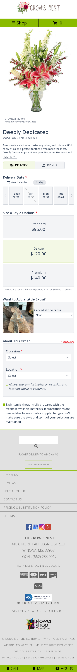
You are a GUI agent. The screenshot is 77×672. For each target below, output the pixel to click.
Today (39, 182)
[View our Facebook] (29, 528)
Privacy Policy (12, 657)
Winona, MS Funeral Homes (21, 638)
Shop (22, 23)
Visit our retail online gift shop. (38, 611)
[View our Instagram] (42, 528)
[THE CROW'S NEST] (38, 13)
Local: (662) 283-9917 (38, 556)
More (8, 156)
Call (14, 668)
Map (39, 668)
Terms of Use (65, 657)
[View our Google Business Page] (35, 528)
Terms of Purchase (39, 657)
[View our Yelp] (48, 528)
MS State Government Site (54, 645)
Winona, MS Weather (18, 645)
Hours (66, 668)
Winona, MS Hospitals (59, 638)
